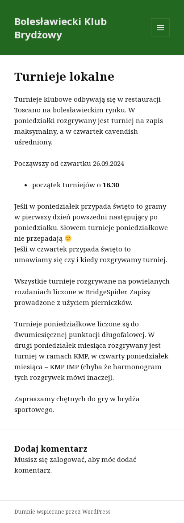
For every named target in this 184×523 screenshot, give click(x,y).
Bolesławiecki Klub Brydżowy (60, 27)
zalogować (67, 459)
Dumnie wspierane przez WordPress (62, 511)
